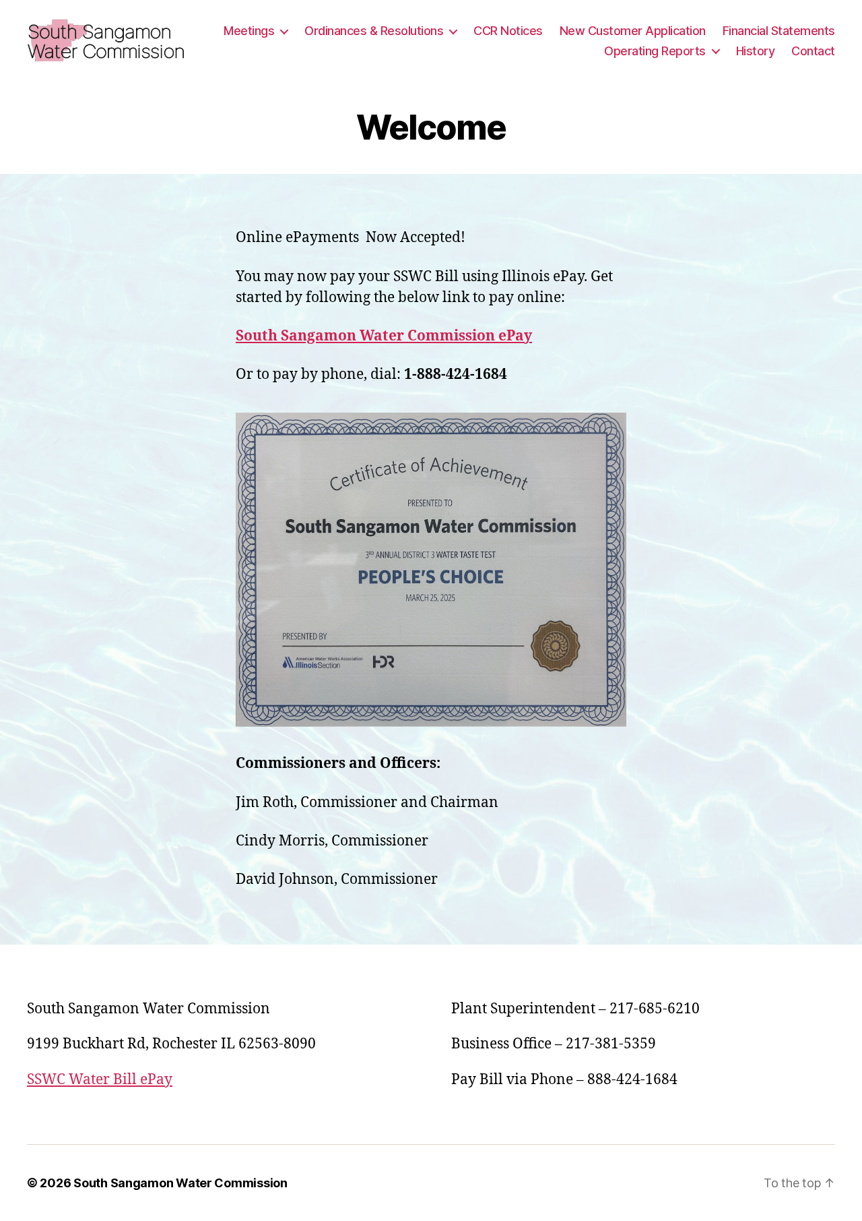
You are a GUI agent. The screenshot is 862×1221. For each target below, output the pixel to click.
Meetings (249, 31)
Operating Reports (655, 51)
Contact (813, 51)
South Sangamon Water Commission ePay (384, 336)
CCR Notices (508, 31)
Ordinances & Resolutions (373, 31)
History (755, 51)
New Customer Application (633, 31)
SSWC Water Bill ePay (99, 1080)
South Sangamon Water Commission (180, 1183)
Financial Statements (779, 31)
